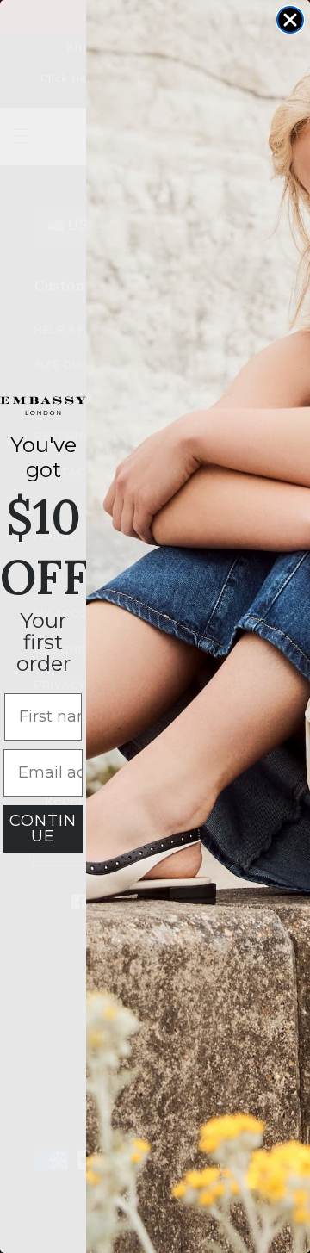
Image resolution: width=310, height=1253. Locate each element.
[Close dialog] (290, 20)
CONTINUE (43, 828)
